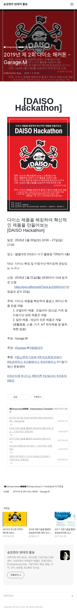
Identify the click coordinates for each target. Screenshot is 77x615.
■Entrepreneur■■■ (18, 408)
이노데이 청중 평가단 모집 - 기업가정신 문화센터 (30, 447)
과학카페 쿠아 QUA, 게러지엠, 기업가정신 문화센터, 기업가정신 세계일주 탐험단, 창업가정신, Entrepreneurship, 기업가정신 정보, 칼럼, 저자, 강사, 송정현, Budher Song (30, 562)
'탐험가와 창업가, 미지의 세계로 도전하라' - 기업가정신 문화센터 (30, 458)
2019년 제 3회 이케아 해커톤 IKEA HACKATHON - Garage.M (31, 419)
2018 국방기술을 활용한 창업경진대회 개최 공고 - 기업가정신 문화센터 (31, 430)
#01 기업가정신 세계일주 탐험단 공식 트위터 (24, 607)
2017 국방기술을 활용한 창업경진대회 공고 (30, 438)
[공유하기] (20, 397)
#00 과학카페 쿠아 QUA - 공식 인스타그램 (23, 602)
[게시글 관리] (25, 397)
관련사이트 (8, 595)
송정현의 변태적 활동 (16, 4)
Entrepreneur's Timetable (41, 408)
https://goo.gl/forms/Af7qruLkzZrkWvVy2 (39, 287)
